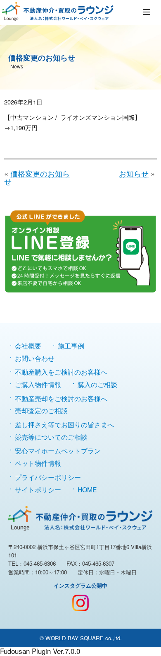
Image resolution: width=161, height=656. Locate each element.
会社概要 (28, 345)
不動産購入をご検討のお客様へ (61, 371)
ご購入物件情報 (38, 384)
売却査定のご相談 (41, 410)
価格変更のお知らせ (37, 177)
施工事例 (71, 345)
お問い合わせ (34, 358)
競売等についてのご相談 (51, 436)
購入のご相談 (97, 384)
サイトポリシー (38, 489)
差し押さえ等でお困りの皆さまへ (64, 424)
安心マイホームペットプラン (58, 450)
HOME (87, 489)
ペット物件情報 (38, 462)
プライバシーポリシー (48, 477)
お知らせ (134, 173)
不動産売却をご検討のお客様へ (61, 398)
